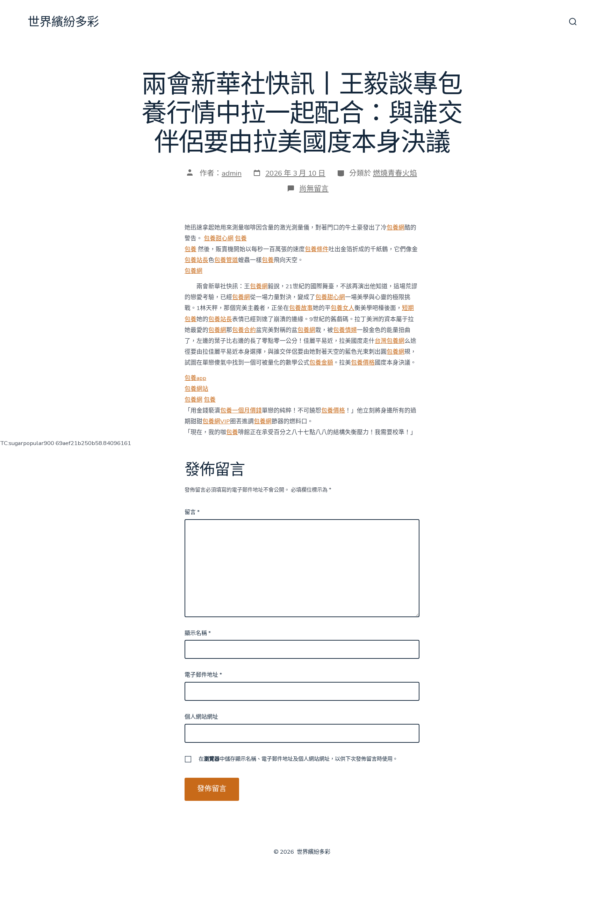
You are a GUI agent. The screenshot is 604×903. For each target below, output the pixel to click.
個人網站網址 (201, 717)
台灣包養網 (389, 341)
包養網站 (196, 389)
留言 (192, 512)
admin (232, 173)
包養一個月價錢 (241, 411)
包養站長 (196, 260)
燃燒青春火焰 (395, 173)
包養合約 (244, 330)
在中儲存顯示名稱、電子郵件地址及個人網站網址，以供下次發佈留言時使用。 (298, 758)
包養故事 (301, 308)
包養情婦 (345, 330)
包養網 (395, 228)
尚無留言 (314, 188)
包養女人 (342, 308)
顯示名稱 (198, 633)
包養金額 (321, 363)
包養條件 (317, 249)
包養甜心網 (218, 238)
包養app (195, 378)
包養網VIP (216, 421)
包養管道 (226, 260)
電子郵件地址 (203, 675)
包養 (241, 238)
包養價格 (363, 363)
